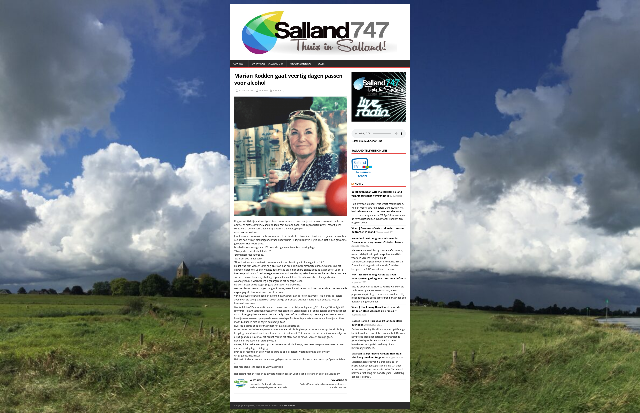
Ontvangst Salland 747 (267, 63)
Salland (277, 90)
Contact (239, 63)
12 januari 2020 (246, 90)
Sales (321, 63)
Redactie (263, 90)
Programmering (300, 63)
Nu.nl (358, 184)
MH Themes (289, 405)
